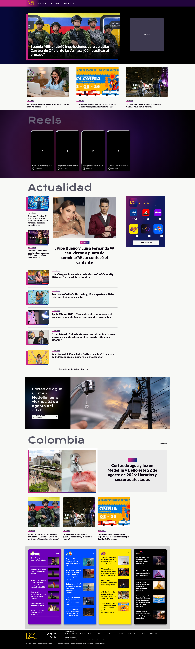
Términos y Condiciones (63, 643)
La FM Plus (129, 633)
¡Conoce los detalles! (39, 417)
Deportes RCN (97, 633)
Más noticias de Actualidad (70, 369)
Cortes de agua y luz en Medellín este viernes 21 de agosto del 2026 (47, 399)
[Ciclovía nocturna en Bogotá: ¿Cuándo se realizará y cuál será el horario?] (147, 82)
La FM (89, 633)
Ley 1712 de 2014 (90, 639)
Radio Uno (121, 633)
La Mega (110, 633)
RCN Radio (74, 633)
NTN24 (151, 633)
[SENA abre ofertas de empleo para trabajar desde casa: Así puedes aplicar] (48, 82)
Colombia (42, 3)
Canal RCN (67, 633)
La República (144, 633)
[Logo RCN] (31, 636)
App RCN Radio (70, 3)
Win (156, 633)
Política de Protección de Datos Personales (82, 643)
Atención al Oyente (69, 639)
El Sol (116, 633)
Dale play (144, 242)
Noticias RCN (83, 633)
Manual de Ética (80, 639)
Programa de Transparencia (103, 639)
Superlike (136, 633)
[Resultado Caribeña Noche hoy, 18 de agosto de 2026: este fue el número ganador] (38, 297)
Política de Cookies (100, 643)
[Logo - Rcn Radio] (31, 3)
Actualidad (55, 3)
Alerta (104, 633)
